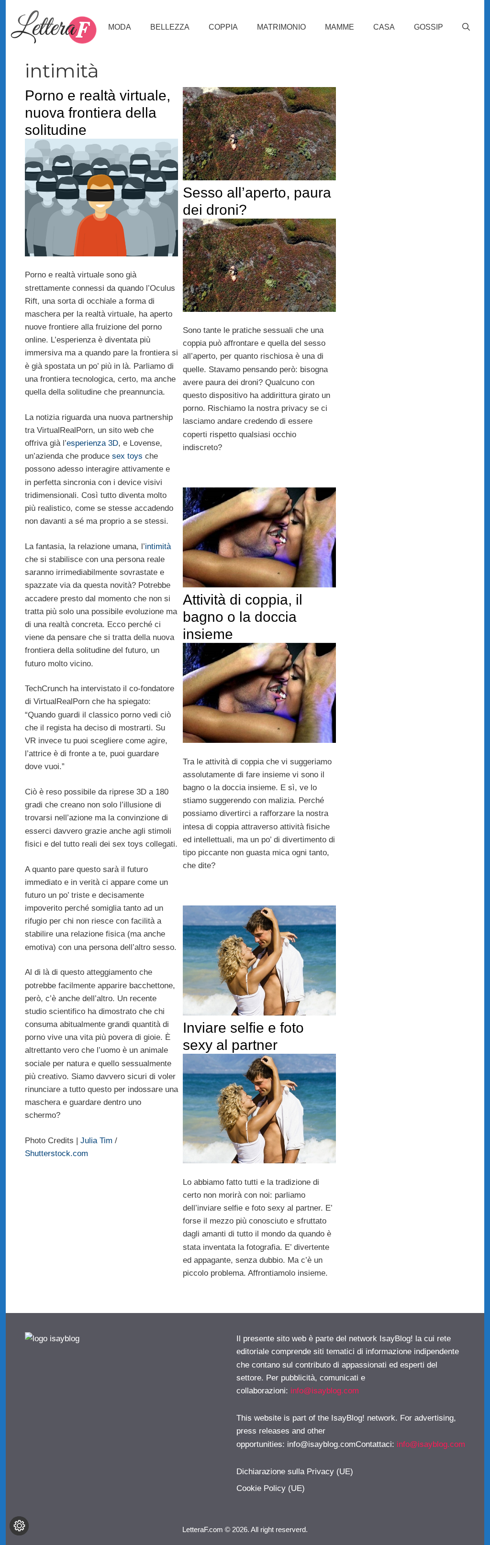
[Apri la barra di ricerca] (466, 27)
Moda (119, 27)
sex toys (127, 456)
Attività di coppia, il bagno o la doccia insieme (242, 617)
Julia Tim (96, 1140)
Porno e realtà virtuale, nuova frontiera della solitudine (97, 113)
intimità (158, 546)
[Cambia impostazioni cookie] (19, 1525)
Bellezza (169, 27)
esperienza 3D (92, 443)
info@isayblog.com (324, 1390)
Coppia (223, 27)
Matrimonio (281, 27)
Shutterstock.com (56, 1153)
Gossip (428, 27)
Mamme (339, 27)
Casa (384, 27)
